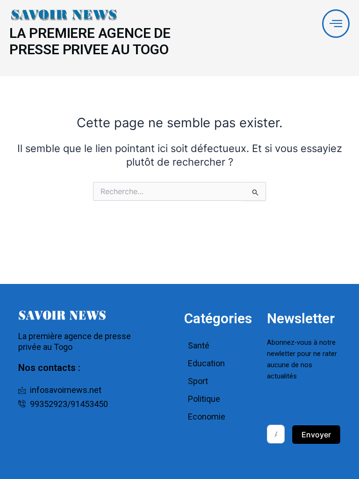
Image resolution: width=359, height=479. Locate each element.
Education (206, 363)
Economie (206, 416)
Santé (198, 345)
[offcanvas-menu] (336, 23)
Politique (204, 399)
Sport (198, 381)
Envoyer (316, 434)
